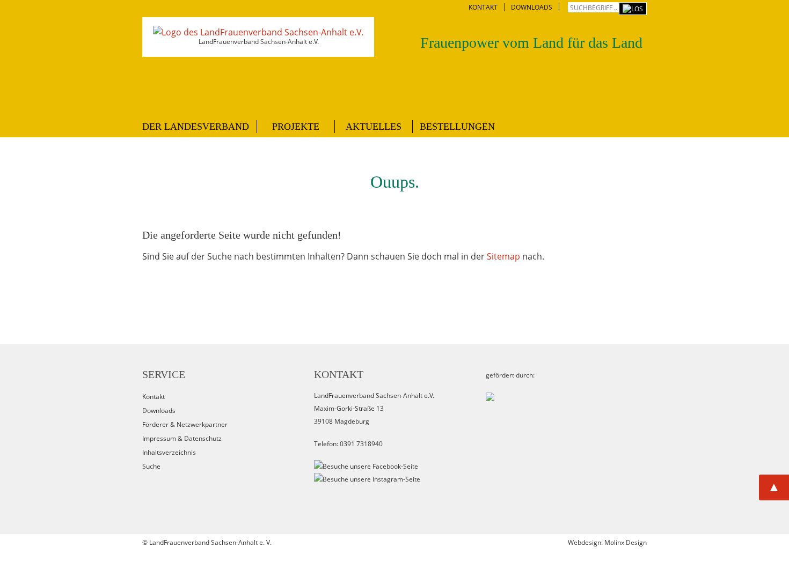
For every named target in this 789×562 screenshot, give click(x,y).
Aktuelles (373, 126)
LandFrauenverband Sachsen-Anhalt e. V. (210, 542)
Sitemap (503, 256)
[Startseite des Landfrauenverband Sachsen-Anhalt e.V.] (258, 32)
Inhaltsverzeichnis (169, 452)
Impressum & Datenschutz (182, 438)
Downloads (159, 410)
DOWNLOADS (531, 7)
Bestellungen (457, 126)
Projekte (295, 126)
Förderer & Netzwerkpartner (185, 424)
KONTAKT (483, 7)
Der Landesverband (195, 126)
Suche (151, 466)
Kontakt (153, 396)
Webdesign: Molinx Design (607, 542)
